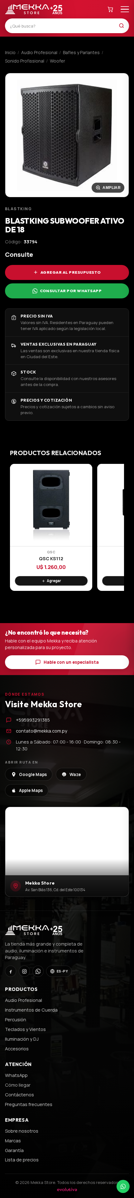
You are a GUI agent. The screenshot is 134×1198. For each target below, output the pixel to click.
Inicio (10, 52)
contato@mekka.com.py (41, 731)
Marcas (13, 1140)
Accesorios (17, 1048)
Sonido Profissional (24, 61)
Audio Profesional (39, 52)
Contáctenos (19, 1094)
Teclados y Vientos (25, 1029)
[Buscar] (123, 25)
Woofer (57, 61)
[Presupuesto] (111, 9)
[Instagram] (24, 971)
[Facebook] (10, 971)
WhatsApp (16, 1075)
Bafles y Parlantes (81, 52)
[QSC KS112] (51, 505)
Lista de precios (22, 1159)
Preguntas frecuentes (28, 1104)
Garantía (14, 1150)
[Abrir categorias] (125, 9)
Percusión (15, 1019)
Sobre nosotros (21, 1131)
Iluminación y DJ (22, 1039)
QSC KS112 (51, 558)
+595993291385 (33, 720)
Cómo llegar (18, 1085)
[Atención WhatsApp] (123, 1186)
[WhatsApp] (38, 971)
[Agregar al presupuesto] (51, 581)
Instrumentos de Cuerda (31, 1010)
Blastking (18, 208)
